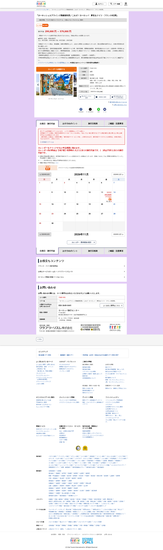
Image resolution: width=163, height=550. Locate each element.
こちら (56, 163)
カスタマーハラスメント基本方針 (92, 534)
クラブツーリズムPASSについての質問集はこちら (54, 63)
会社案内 (53, 534)
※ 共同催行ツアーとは (47, 142)
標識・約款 (61, 534)
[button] (38, 84)
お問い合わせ (108, 534)
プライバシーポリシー (73, 534)
